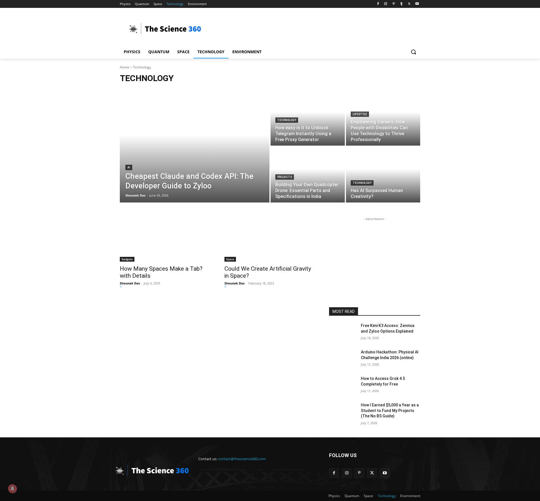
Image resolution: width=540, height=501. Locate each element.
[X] (409, 4)
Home (124, 67)
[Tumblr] (401, 4)
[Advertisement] (312, 28)
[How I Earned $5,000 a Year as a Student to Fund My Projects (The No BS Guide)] (342, 412)
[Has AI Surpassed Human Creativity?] (383, 174)
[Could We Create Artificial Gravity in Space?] (270, 239)
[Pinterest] (393, 4)
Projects (284, 177)
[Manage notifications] (12, 488)
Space (230, 259)
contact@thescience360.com (242, 458)
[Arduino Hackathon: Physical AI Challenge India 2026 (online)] (342, 359)
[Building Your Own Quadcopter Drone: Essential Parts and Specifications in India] (308, 174)
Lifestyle (360, 114)
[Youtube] (417, 4)
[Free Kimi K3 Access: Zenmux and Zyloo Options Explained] (342, 332)
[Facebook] (378, 4)
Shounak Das (130, 283)
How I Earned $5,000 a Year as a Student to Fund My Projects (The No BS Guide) (390, 410)
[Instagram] (385, 4)
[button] (413, 52)
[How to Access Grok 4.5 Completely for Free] (342, 385)
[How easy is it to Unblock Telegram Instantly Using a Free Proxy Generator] (308, 118)
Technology (286, 120)
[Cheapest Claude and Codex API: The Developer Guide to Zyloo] (194, 146)
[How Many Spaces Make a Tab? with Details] (165, 239)
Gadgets (127, 259)
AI (128, 167)
